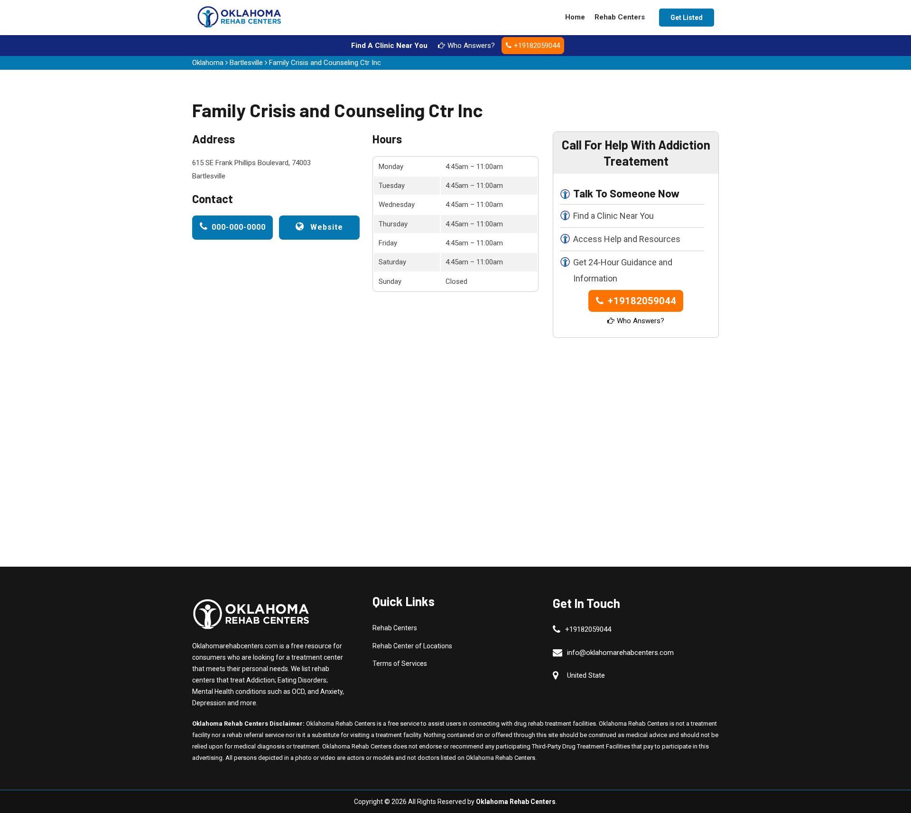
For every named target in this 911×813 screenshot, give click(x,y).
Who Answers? (471, 45)
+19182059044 (537, 45)
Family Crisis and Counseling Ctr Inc (325, 62)
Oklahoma (207, 62)
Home (575, 17)
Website (325, 227)
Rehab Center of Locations (412, 646)
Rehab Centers (620, 17)
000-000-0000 (239, 227)
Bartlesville (246, 62)
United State (586, 675)
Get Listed (686, 17)
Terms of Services (399, 663)
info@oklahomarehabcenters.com (620, 652)
